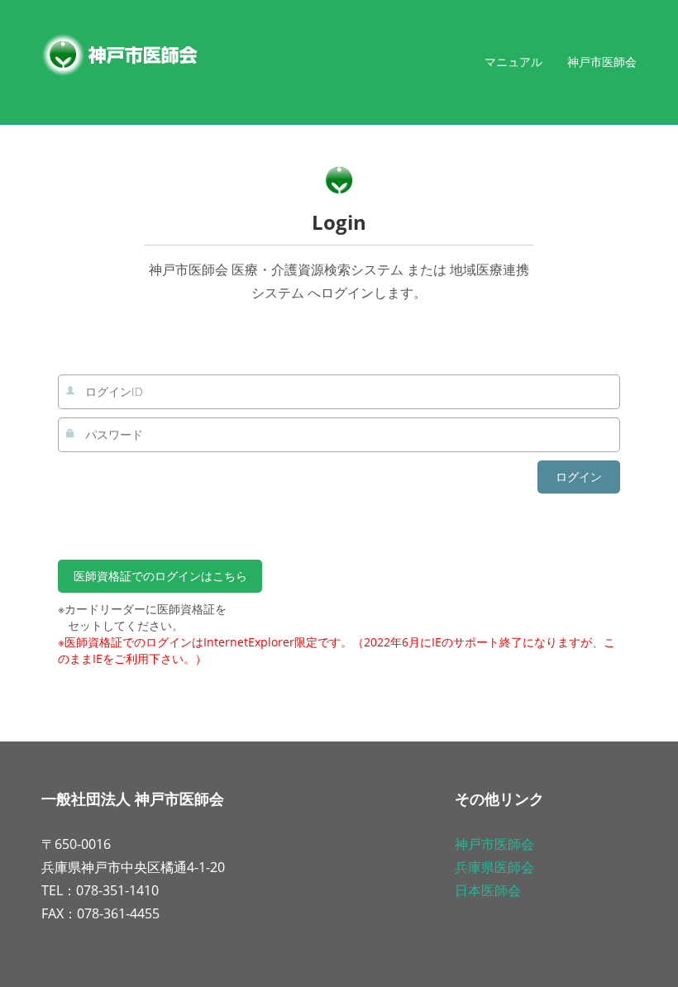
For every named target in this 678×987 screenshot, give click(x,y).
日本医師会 (488, 890)
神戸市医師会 (602, 61)
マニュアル (513, 61)
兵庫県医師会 (494, 867)
